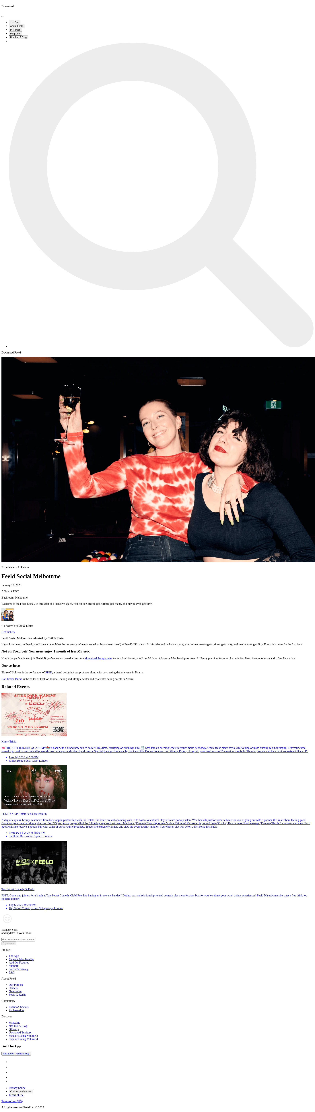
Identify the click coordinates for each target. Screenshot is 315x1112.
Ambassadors (16, 1010)
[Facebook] (11, 1072)
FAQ (12, 972)
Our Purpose (16, 984)
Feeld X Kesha (17, 994)
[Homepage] (15, 12)
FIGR (48, 672)
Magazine (15, 33)
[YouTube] (11, 1077)
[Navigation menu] (2, 16)
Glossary (14, 1029)
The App (14, 22)
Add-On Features (19, 962)
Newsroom (15, 991)
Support (13, 965)
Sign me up (9, 943)
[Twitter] (10, 1081)
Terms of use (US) (12, 1101)
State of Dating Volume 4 (23, 1039)
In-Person (15, 29)
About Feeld (16, 26)
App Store (8, 1053)
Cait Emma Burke (11, 679)
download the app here (98, 658)
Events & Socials (18, 1007)
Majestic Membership (21, 959)
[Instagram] (11, 1066)
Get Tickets (8, 632)
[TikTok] (11, 1061)
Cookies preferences (21, 1091)
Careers (13, 988)
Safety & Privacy (18, 969)
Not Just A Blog (18, 37)
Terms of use (16, 1095)
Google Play (22, 1053)
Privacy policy (17, 1087)
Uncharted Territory (20, 1032)
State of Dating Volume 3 (23, 1035)
